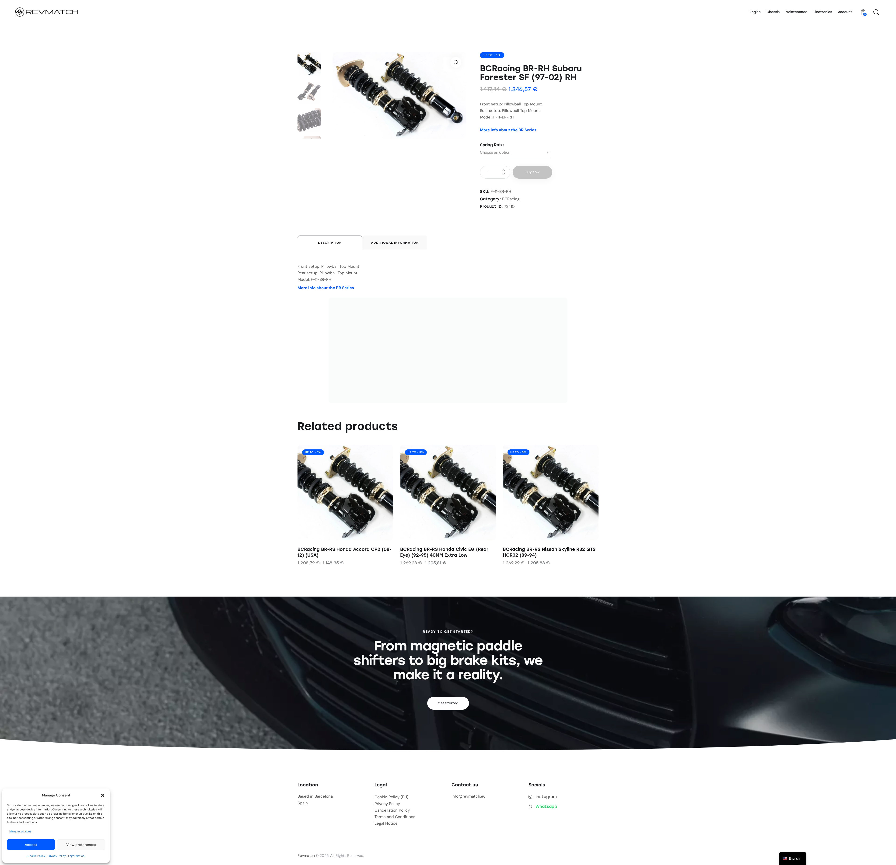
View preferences (81, 844)
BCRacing (510, 198)
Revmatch (306, 855)
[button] (102, 795)
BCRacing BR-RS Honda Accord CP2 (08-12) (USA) (345, 552)
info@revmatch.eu (469, 796)
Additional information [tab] (395, 242)
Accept (31, 844)
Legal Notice (76, 856)
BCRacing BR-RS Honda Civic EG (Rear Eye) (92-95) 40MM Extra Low (444, 552)
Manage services (20, 831)
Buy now (532, 172)
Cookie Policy (36, 856)
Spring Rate (492, 144)
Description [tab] (330, 242)
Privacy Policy (57, 856)
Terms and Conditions (394, 817)
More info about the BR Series (508, 129)
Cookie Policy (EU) (391, 797)
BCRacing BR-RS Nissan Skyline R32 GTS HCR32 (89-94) (549, 552)
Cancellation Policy (392, 810)
